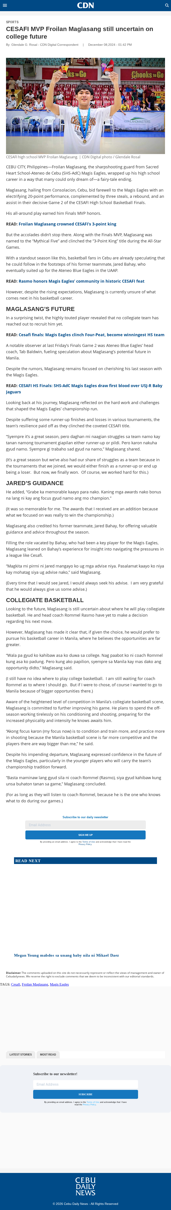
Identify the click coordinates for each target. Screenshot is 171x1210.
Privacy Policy (85, 844)
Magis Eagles (59, 984)
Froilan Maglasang (35, 984)
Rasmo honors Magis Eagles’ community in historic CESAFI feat (82, 281)
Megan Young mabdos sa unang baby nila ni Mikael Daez (66, 955)
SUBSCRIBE (86, 1094)
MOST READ (48, 1054)
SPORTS (12, 22)
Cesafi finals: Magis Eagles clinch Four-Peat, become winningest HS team (92, 334)
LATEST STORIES (21, 1054)
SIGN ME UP (85, 835)
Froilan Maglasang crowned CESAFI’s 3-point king (67, 224)
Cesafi (15, 984)
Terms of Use (88, 842)
